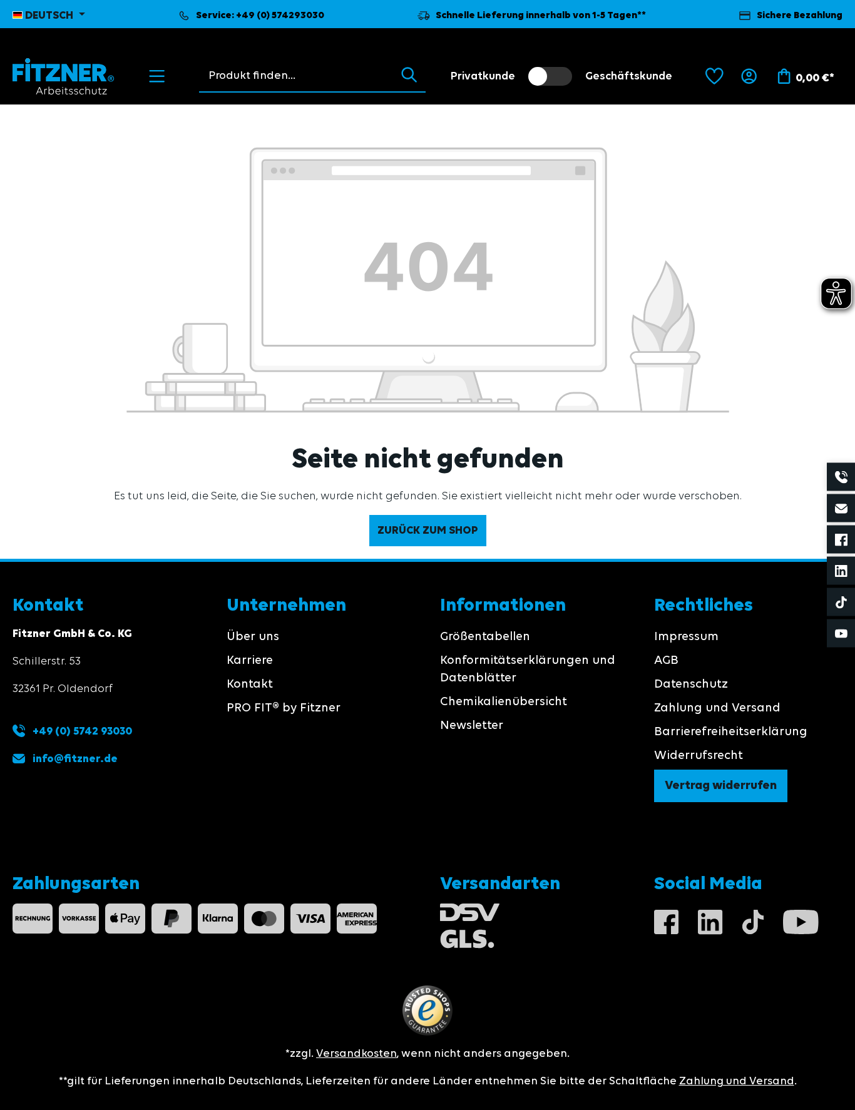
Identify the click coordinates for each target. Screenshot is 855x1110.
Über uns (253, 637)
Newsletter (471, 726)
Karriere (250, 660)
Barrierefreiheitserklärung (730, 732)
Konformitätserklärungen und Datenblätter (527, 669)
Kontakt (250, 684)
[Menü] (157, 76)
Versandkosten (356, 1053)
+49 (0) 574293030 (280, 16)
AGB (666, 660)
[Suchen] (409, 75)
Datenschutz (691, 684)
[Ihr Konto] (749, 76)
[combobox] (295, 75)
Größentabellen (485, 637)
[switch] (550, 76)
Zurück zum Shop (427, 530)
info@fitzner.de (75, 759)
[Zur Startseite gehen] (64, 76)
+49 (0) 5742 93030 (81, 731)
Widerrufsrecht (698, 756)
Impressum (686, 637)
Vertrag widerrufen (721, 786)
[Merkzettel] (714, 76)
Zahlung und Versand (717, 708)
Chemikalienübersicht (503, 702)
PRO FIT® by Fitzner (283, 708)
